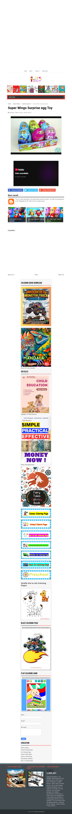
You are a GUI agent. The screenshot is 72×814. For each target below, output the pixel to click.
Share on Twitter (32, 190)
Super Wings (20, 112)
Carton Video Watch (26, 754)
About (31, 71)
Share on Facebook (17, 190)
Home (25, 71)
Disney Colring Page (26, 756)
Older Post (61, 274)
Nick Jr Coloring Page (27, 760)
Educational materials (27, 758)
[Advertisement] (36, 13)
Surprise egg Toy (27, 112)
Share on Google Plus (49, 190)
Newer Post (11, 274)
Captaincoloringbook (39, 811)
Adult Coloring (25, 747)
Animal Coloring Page (27, 750)
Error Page (45, 71)
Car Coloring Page (26, 752)
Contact (37, 71)
